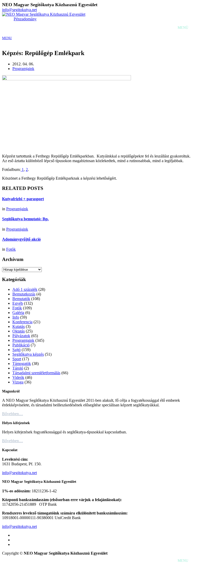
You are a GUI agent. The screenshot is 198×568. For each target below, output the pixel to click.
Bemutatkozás (23, 294)
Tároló (17, 368)
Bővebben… (12, 414)
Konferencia (22, 322)
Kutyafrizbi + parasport (23, 199)
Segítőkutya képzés (28, 354)
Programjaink (23, 68)
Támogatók (21, 363)
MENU (7, 38)
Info (15, 317)
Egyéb (17, 303)
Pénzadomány (25, 19)
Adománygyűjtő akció (21, 239)
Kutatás (18, 326)
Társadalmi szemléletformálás (36, 373)
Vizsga (17, 382)
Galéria (18, 312)
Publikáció (21, 345)
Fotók (11, 249)
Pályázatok (21, 336)
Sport (16, 359)
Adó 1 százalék (24, 289)
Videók (18, 377)
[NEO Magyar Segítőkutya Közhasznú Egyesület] (43, 14)
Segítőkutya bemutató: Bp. (25, 219)
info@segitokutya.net (19, 9)
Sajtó (16, 349)
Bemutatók (21, 298)
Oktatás (18, 331)
